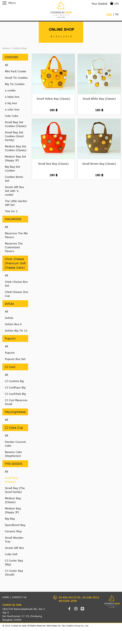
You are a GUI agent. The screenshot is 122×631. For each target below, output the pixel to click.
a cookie (10, 90)
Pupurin (10, 352)
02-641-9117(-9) (69, 597)
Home (5, 48)
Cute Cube (11, 115)
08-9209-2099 (68, 600)
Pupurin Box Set (15, 358)
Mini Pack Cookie (15, 71)
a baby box (12, 96)
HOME (5, 597)
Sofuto (9, 317)
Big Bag (10, 518)
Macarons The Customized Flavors (14, 247)
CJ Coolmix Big (14, 381)
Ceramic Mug (13, 531)
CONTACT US (19, 597)
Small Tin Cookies (16, 77)
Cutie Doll (11, 554)
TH (117, 14)
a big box (11, 103)
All (6, 64)
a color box (12, 109)
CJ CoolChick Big (15, 393)
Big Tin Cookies (14, 84)
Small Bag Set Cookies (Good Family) (14, 136)
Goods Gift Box (14, 547)
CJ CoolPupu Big (15, 387)
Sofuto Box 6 (13, 324)
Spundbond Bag (15, 524)
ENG (109, 14)
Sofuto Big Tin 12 (16, 330)
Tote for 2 (11, 211)
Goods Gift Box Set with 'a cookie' (14, 190)
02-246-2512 (91, 597)
